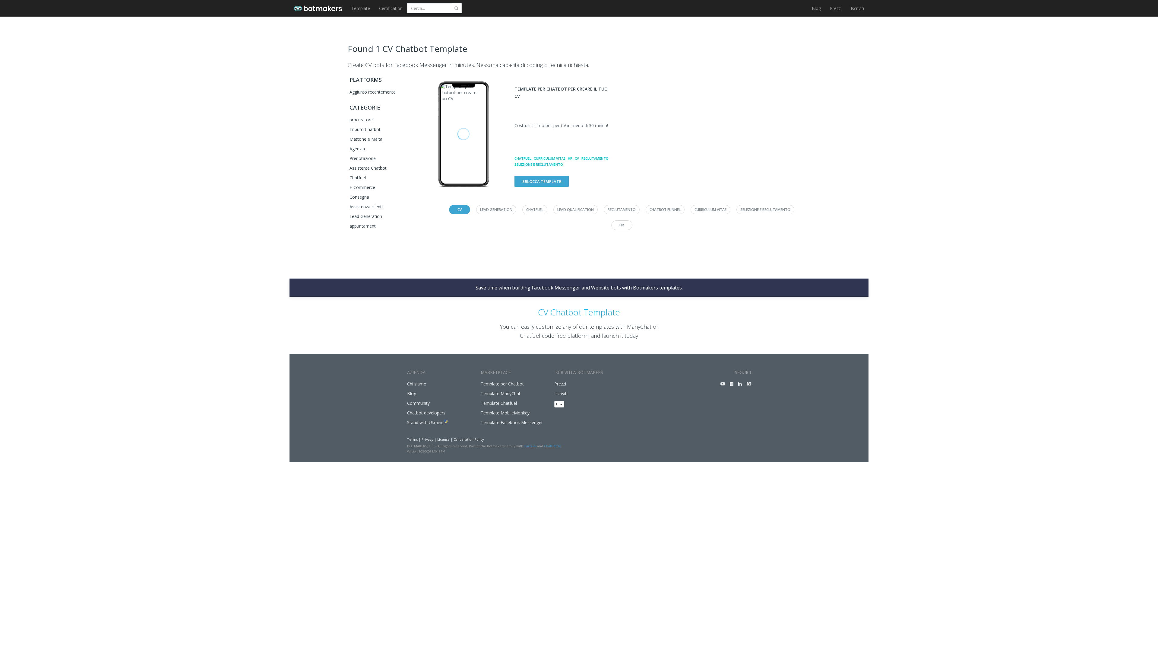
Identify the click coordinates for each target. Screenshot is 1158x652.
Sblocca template (541, 181)
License (443, 439)
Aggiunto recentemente (373, 92)
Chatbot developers (426, 413)
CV (577, 158)
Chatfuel (358, 178)
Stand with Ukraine (425, 422)
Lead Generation (366, 216)
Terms (412, 439)
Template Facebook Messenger (512, 422)
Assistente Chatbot (368, 168)
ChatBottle (552, 446)
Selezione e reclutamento (538, 164)
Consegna (359, 197)
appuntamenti (363, 226)
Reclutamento (595, 158)
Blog (816, 8)
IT (558, 404)
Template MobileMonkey (505, 413)
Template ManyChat (500, 393)
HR (570, 158)
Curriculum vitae (549, 158)
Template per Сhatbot (502, 384)
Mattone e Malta (366, 139)
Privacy (427, 439)
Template (360, 8)
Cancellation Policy (469, 439)
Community (418, 403)
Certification (391, 8)
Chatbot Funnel (665, 209)
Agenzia (357, 149)
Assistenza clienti (366, 206)
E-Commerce (362, 187)
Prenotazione (363, 158)
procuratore (361, 120)
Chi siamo (416, 384)
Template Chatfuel (499, 403)
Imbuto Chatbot (365, 129)
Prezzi (836, 8)
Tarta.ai (530, 446)
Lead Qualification (575, 209)
